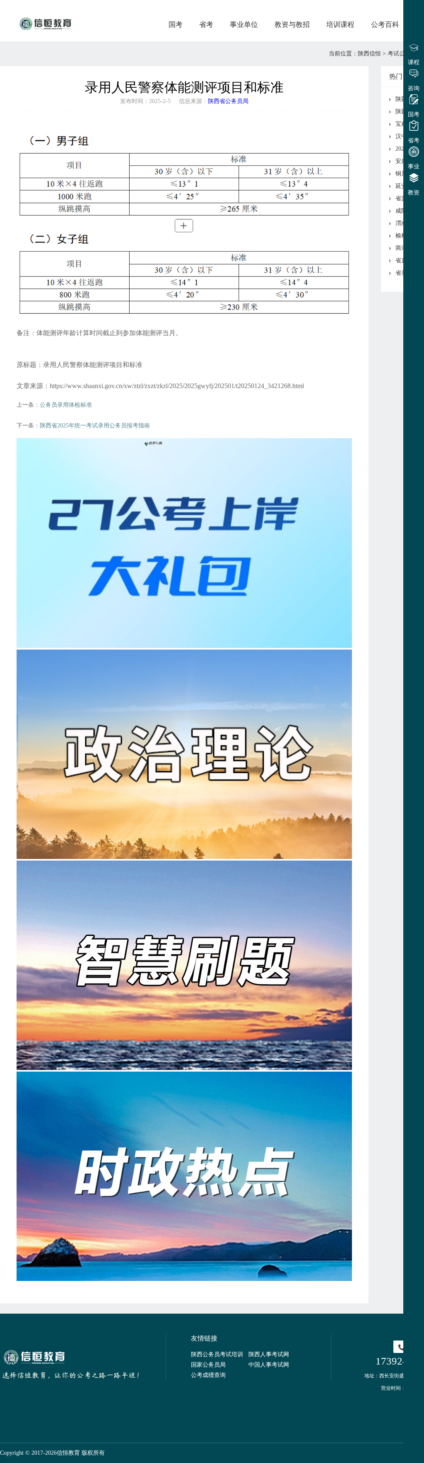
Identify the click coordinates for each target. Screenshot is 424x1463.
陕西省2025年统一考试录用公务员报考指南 (95, 425)
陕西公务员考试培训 (217, 1354)
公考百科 (385, 25)
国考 (176, 25)
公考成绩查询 (208, 1375)
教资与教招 (292, 25)
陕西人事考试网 (268, 1354)
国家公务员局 (208, 1365)
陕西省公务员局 (228, 101)
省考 (206, 25)
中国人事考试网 (268, 1365)
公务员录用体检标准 (66, 405)
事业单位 (244, 25)
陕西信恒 (369, 53)
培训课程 (340, 25)
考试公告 (399, 53)
